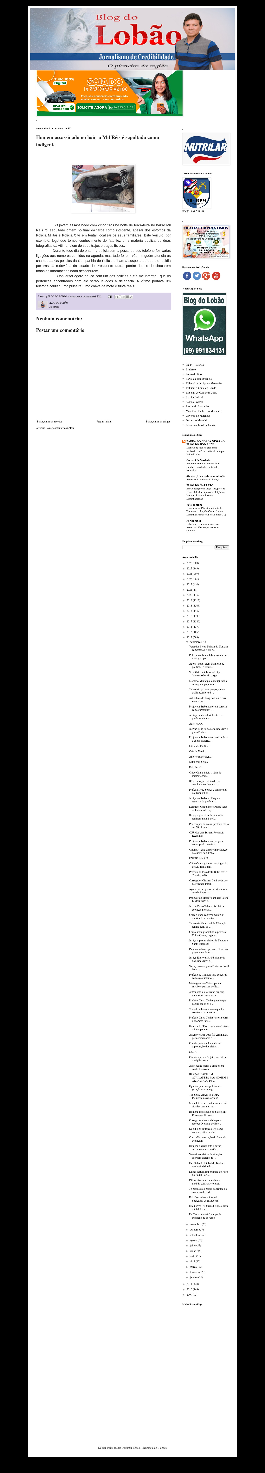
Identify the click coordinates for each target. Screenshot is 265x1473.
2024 (190, 573)
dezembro (195, 642)
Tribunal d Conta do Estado (201, 388)
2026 (190, 563)
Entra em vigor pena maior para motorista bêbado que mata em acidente (202, 527)
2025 (190, 568)
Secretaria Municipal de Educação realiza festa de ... (207, 924)
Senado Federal (194, 402)
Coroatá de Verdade (198, 460)
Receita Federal (194, 397)
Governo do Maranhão (198, 415)
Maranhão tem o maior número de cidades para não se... (208, 1104)
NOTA (193, 1051)
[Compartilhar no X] (124, 297)
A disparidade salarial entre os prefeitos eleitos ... (205, 716)
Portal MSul (193, 521)
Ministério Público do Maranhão (203, 411)
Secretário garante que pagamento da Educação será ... (207, 690)
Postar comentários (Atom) (60, 428)
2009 (190, 1294)
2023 (190, 579)
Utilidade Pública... (199, 746)
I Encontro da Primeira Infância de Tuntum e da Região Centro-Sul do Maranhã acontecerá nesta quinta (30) (206, 511)
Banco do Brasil (194, 374)
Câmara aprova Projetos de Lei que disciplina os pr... (208, 1058)
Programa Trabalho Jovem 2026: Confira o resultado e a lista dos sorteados (203, 467)
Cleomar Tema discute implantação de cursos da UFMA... (208, 851)
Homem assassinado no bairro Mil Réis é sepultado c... (207, 1113)
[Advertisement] (205, 1370)
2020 (190, 595)
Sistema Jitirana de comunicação (205, 476)
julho (193, 1245)
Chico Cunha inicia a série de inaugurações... (205, 774)
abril (193, 1261)
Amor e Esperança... (200, 756)
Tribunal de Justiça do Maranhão (204, 383)
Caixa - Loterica (195, 365)
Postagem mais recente (49, 421)
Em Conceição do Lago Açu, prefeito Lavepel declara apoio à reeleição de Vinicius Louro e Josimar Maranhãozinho (205, 493)
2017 (190, 611)
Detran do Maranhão (197, 420)
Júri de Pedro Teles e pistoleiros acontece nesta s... (206, 907)
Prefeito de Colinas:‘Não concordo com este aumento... (208, 976)
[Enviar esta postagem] (109, 296)
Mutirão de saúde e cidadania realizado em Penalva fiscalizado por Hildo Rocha (205, 451)
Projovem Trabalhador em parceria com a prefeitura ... (208, 708)
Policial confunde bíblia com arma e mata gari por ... (209, 656)
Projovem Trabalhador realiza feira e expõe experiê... (208, 738)
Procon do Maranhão (197, 406)
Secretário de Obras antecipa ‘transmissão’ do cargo (204, 673)
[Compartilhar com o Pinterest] (131, 297)
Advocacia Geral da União (200, 425)
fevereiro (195, 1272)
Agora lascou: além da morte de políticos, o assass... (206, 665)
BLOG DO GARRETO (199, 485)
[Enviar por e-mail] (116, 297)
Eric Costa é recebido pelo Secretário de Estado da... (204, 1198)
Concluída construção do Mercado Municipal (207, 1138)
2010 (190, 1289)
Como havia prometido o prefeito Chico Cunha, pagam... (207, 933)
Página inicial (104, 421)
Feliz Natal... (196, 767)
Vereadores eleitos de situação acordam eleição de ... (205, 1155)
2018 (190, 605)
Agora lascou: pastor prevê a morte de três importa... (208, 890)
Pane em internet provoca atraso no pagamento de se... (208, 950)
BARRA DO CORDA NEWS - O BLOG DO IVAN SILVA (205, 442)
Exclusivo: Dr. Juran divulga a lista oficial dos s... (208, 1207)
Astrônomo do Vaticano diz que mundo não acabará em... (206, 993)
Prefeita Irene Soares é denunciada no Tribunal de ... (208, 791)
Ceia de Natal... (197, 751)
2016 (190, 616)
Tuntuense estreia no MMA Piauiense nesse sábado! (204, 1096)
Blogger (162, 1448)
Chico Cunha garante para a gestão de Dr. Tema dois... (208, 864)
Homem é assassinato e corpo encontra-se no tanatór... (205, 1147)
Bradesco (191, 369)
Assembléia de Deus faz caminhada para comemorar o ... (208, 1036)
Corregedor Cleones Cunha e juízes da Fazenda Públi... (208, 882)
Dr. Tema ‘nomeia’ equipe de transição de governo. (205, 1215)
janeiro (194, 1277)
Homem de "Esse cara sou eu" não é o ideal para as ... (209, 1027)
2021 (190, 589)
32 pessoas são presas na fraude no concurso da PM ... (208, 1190)
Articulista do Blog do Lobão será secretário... (207, 699)
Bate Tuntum (194, 505)
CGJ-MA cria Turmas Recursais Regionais (206, 834)
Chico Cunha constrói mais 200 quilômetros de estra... (206, 916)
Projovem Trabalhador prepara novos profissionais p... (206, 842)
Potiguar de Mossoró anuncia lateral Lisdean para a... (209, 899)
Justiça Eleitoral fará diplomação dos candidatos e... (207, 959)
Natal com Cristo (198, 762)
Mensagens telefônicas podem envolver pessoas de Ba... (205, 984)
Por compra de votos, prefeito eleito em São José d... (209, 825)
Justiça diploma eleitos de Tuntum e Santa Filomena (208, 942)
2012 (190, 637)
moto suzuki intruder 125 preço (202, 479)
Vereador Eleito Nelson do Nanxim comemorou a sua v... (208, 648)
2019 (190, 600)
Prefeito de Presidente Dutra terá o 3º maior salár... (208, 873)
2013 (190, 632)
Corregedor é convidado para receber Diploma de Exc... (205, 1121)
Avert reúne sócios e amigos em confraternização (206, 1067)
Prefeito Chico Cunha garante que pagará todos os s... (207, 1002)
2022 (190, 584)
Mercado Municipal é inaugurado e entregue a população (208, 682)
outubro (194, 1229)
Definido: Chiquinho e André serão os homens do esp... (208, 808)
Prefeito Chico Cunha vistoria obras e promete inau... (208, 1019)
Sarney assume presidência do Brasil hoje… (209, 967)
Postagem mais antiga (158, 421)
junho (193, 1251)
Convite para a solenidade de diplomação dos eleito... (205, 1044)
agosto (194, 1240)
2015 (190, 621)
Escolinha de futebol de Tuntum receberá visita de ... (206, 1164)
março (193, 1267)
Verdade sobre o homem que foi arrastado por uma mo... (206, 1010)
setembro (195, 1235)
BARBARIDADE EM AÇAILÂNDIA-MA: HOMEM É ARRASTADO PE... (209, 1077)
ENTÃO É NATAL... (201, 858)
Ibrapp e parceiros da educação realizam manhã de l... (206, 816)
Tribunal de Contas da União (201, 392)
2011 (190, 1284)
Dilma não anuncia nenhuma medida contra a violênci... (205, 1181)
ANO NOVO (196, 723)
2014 (190, 626)
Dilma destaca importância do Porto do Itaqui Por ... (209, 1173)
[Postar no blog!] (120, 297)
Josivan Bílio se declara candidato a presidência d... (208, 730)
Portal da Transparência (199, 379)
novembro (196, 1224)
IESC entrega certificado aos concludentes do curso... (204, 782)
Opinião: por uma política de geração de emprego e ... (205, 1087)
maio (193, 1256)
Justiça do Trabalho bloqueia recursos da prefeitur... (204, 799)
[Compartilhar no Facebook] (127, 297)
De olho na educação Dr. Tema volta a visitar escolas (206, 1130)
